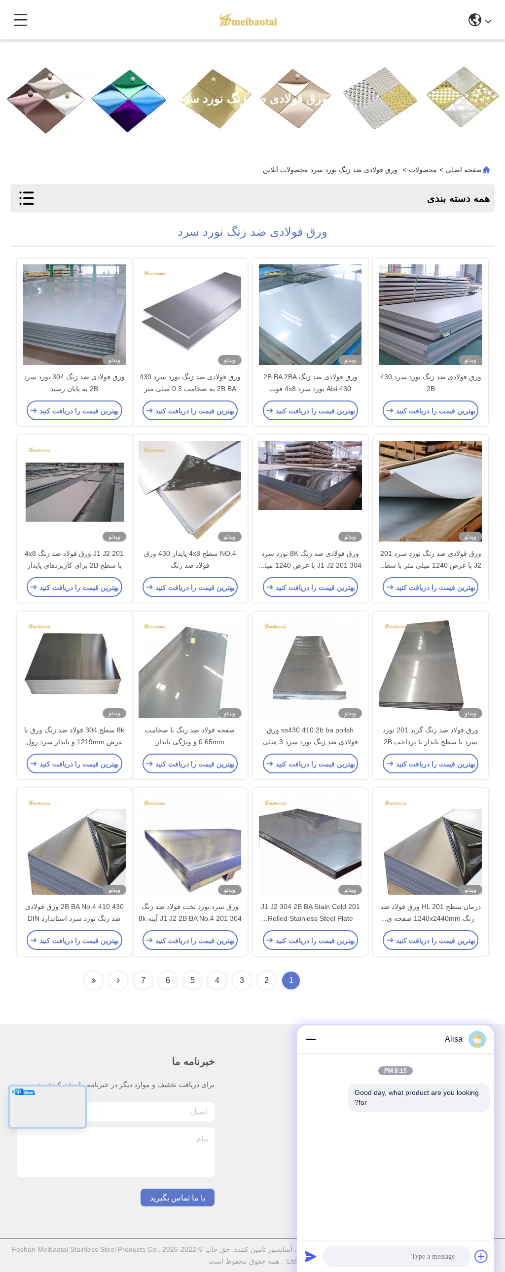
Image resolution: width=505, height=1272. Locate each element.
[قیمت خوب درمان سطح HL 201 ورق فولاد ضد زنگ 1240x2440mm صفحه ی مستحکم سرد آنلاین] (430, 845)
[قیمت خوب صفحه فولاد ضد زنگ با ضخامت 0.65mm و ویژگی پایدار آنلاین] (190, 669)
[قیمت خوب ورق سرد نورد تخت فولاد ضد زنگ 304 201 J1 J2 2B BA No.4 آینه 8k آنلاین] (190, 845)
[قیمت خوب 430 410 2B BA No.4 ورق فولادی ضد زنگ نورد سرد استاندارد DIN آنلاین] (74, 845)
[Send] (311, 1256)
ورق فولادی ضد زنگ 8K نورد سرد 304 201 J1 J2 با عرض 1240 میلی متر (310, 565)
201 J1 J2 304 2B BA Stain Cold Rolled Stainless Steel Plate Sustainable (310, 918)
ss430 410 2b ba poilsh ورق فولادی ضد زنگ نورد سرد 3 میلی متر (310, 742)
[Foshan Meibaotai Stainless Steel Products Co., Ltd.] (248, 19)
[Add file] (481, 1256)
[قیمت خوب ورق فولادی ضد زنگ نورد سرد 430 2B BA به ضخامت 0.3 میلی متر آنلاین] (190, 315)
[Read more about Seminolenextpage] (118, 980)
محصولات (423, 170)
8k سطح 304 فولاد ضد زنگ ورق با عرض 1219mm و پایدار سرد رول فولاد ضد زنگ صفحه (74, 742)
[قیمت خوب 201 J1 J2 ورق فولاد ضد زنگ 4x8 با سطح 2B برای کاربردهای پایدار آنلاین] (74, 492)
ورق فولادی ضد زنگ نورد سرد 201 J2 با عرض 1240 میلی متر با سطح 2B (430, 565)
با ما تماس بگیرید (177, 1198)
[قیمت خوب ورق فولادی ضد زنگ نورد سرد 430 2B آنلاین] (430, 315)
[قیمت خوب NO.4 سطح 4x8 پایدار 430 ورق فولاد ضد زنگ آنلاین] (190, 492)
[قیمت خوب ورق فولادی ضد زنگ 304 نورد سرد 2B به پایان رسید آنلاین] (74, 315)
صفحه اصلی (464, 170)
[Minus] (311, 1039)
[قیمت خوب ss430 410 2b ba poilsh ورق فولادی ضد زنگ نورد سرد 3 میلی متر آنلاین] (310, 669)
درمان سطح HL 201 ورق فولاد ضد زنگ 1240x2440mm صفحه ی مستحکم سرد (430, 918)
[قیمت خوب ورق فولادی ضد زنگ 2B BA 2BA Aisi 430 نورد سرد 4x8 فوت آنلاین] (310, 315)
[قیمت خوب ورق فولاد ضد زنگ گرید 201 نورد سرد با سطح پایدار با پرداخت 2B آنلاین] (430, 669)
